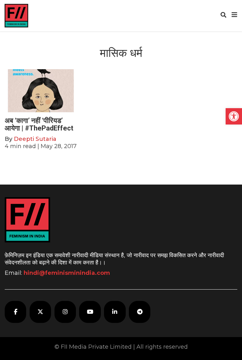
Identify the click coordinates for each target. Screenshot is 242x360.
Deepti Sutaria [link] (35, 139)
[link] (234, 116)
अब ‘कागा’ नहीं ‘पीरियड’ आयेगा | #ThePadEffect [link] (39, 124)
